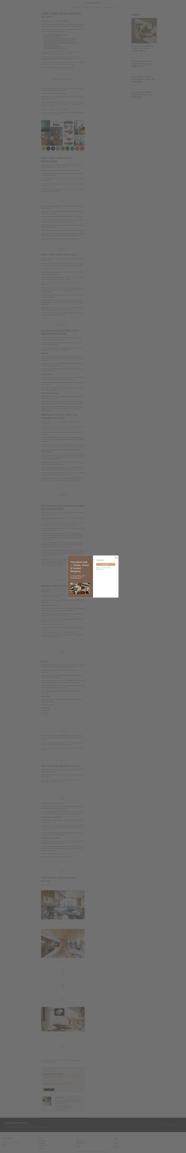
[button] (80, 589)
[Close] (116, 557)
